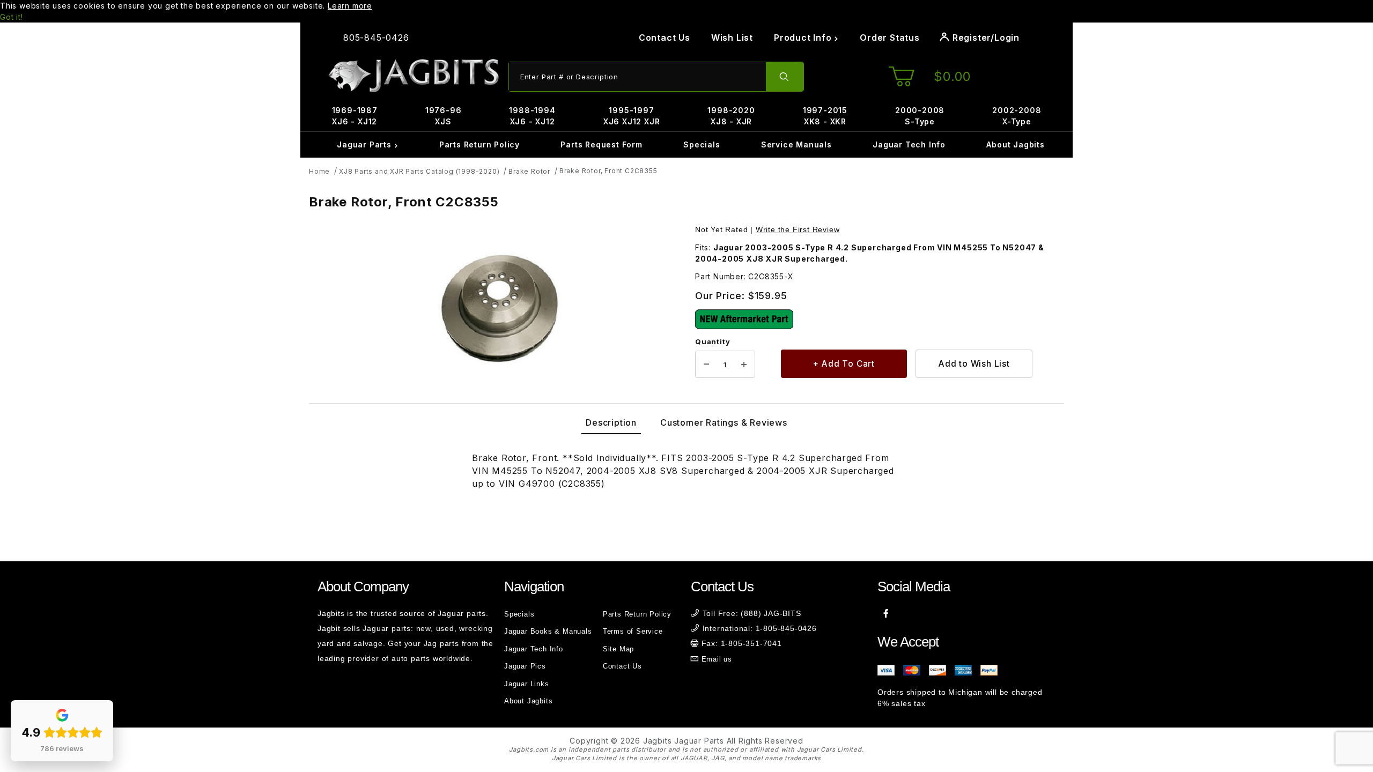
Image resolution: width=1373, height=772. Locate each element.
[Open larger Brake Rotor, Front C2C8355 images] (499, 304)
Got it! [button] (11, 16)
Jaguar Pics (525, 666)
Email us (717, 659)
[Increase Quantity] (744, 364)
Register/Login (985, 37)
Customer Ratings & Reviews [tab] (723, 422)
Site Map (618, 649)
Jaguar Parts (365, 144)
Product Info (804, 37)
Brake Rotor (529, 171)
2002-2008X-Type (1016, 116)
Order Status (890, 37)
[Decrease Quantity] (706, 364)
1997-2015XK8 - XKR (825, 116)
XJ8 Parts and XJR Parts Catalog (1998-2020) (419, 171)
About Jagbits (1015, 144)
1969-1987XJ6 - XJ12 (355, 116)
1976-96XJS (443, 116)
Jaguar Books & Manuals (548, 631)
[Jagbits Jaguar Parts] (413, 75)
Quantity (712, 341)
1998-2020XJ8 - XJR (731, 116)
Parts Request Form (601, 144)
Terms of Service (633, 631)
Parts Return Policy (479, 144)
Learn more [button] (350, 5)
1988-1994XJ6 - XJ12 (532, 116)
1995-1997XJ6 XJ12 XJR (631, 116)
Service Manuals (796, 144)
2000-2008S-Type (919, 116)
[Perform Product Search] (784, 76)
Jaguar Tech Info (909, 144)
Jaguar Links (526, 684)
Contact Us (664, 37)
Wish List (732, 37)
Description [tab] (611, 422)
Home (319, 171)
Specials (701, 144)
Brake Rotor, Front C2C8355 (608, 171)
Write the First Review (798, 229)
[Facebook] (886, 613)
